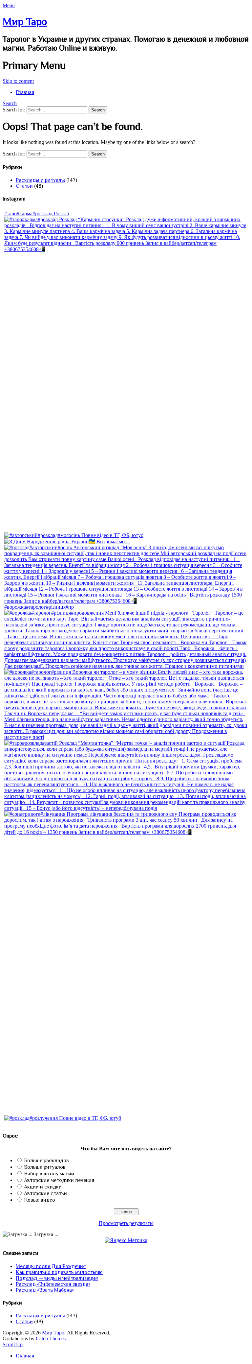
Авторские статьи (45, 1193)
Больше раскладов (46, 1161)
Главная (25, 92)
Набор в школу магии (49, 1174)
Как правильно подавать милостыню (59, 1272)
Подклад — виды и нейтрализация (57, 1278)
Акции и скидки (43, 1187)
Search (10, 103)
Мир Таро (25, 21)
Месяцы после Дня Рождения (51, 1266)
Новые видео (39, 1200)
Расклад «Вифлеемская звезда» (53, 1284)
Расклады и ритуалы (40, 180)
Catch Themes (51, 1338)
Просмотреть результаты (126, 1223)
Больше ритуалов (45, 1167)
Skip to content (18, 81)
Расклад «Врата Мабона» (45, 1290)
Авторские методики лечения (59, 1180)
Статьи (24, 186)
